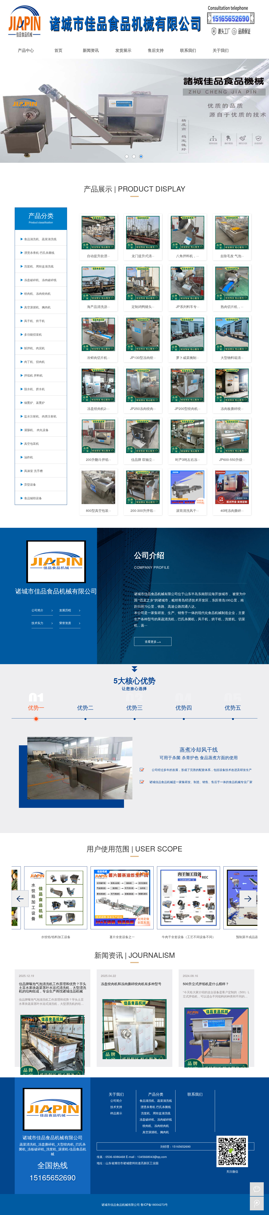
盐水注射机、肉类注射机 (40, 416)
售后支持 (156, 50)
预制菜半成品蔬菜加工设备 (243, 937)
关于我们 (221, 50)
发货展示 (123, 50)
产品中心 (26, 50)
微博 (257, 1203)
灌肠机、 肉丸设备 (36, 430)
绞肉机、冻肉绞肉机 (37, 293)
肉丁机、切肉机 (34, 362)
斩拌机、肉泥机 (34, 348)
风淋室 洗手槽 (33, 471)
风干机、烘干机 (34, 321)
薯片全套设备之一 (110, 937)
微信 (257, 1189)
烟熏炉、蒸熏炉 (34, 402)
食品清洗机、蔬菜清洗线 (40, 239)
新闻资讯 (91, 50)
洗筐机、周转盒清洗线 (39, 266)
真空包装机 (31, 443)
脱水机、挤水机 (34, 389)
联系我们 (188, 50)
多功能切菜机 (33, 334)
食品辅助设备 (33, 498)
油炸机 (28, 457)
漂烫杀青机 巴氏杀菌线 (39, 252)
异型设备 (30, 484)
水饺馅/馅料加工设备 (44, 937)
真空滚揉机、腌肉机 (37, 307)
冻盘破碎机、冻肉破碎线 (40, 280)
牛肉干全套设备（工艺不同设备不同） (177, 937)
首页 (58, 50)
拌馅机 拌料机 (33, 375)
